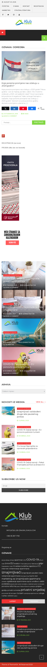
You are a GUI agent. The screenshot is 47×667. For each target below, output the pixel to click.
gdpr (40, 563)
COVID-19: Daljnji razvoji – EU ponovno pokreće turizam (29, 431)
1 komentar (9, 344)
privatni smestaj (13, 590)
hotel (11, 566)
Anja (26, 114)
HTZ (39, 566)
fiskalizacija (35, 563)
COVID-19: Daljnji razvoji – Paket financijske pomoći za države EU (31, 463)
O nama (16, 6)
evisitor (17, 563)
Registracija (39, 6)
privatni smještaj (33, 590)
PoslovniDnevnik (25, 586)
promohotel (5, 593)
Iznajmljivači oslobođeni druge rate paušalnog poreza (29, 414)
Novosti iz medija (10, 332)
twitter (8, 15)
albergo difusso (9, 560)
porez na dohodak (39, 584)
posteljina (33, 586)
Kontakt (26, 6)
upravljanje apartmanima (31, 593)
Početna (5, 6)
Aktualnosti (8, 304)
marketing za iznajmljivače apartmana (21, 578)
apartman (18, 560)
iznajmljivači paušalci (30, 573)
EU (12, 563)
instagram (13, 15)
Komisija (23, 576)
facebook (2, 15)
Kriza (27, 576)
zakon (15, 596)
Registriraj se (6, 547)
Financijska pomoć (25, 563)
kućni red (33, 576)
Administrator (30, 285)
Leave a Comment (10, 116)
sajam (15, 593)
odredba (4, 581)
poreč (18, 586)
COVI (24, 560)
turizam (20, 593)
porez (16, 584)
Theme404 (14, 665)
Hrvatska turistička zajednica (25, 566)
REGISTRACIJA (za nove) (11, 143)
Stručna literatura (22, 10)
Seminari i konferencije (12, 275)
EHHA (7, 563)
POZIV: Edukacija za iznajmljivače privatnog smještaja (27, 614)
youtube (19, 15)
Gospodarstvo (5, 566)
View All (40, 402)
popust (12, 584)
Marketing (6, 10)
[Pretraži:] (23, 123)
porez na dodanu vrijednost (26, 584)
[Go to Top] (41, 657)
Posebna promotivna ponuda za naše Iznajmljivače (30, 630)
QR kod (11, 593)
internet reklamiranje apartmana (15, 569)
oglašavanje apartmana (16, 581)
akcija (3, 560)
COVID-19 (32, 559)
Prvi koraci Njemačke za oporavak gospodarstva (27, 447)
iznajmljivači (11, 572)
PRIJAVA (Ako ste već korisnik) (13, 148)
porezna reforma (9, 586)
